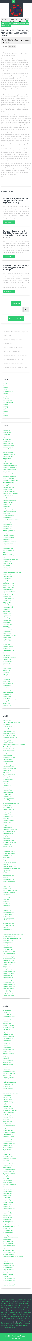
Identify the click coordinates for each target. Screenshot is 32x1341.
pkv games (6, 398)
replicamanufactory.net (9, 1127)
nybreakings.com (7, 1236)
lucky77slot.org (7, 857)
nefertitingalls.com (8, 1034)
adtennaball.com (7, 504)
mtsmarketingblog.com (9, 606)
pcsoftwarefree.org (8, 1055)
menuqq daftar (5, 1314)
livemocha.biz (6, 670)
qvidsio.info (6, 652)
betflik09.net (6, 1044)
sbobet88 (5, 393)
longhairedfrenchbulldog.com (11, 803)
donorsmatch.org (7, 665)
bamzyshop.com (7, 1217)
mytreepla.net (7, 1123)
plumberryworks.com (9, 936)
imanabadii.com (7, 701)
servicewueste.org (8, 473)
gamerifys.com (7, 432)
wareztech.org (7, 765)
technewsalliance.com (9, 1171)
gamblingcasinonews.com (10, 465)
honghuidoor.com (8, 495)
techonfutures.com (8, 1221)
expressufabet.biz (8, 450)
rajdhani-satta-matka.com (10, 530)
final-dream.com (7, 1189)
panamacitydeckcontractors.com (12, 572)
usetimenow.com (7, 524)
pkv (3, 1301)
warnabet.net (6, 679)
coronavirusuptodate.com (10, 1110)
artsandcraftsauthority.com (10, 1284)
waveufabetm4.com (8, 1147)
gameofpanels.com (8, 521)
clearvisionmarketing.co (9, 1184)
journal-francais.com (8, 598)
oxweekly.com (7, 570)
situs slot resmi (7, 384)
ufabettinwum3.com (8, 977)
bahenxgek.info (7, 741)
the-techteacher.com (8, 1247)
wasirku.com (6, 609)
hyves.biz (5, 674)
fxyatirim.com (6, 1068)
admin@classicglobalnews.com (11, 40)
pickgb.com (6, 877)
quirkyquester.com (8, 942)
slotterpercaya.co (8, 947)
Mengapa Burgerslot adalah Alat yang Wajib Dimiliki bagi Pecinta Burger (15, 201)
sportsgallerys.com (8, 835)
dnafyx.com (6, 1058)
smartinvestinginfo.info (9, 1169)
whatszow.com (7, 1075)
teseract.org (6, 1199)
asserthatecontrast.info (9, 635)
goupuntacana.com (8, 1025)
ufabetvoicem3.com (8, 1145)
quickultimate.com (8, 940)
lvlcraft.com (6, 1092)
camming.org (6, 1021)
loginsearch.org (7, 661)
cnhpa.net (5, 885)
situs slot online (12, 1310)
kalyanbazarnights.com (9, 491)
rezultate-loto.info (8, 1128)
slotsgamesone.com (8, 487)
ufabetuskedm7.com (8, 982)
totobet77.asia (7, 964)
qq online (5, 397)
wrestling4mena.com (8, 535)
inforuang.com (7, 561)
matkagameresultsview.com (10, 510)
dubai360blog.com (8, 855)
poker (3, 1320)
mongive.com (6, 508)
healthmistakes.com (8, 879)
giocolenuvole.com (8, 1060)
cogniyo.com (6, 916)
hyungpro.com (7, 822)
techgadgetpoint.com (9, 849)
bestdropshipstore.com (9, 1082)
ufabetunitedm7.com (8, 981)
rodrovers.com (7, 1097)
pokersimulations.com (9, 1125)
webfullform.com (7, 460)
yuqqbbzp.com (7, 1106)
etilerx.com (6, 1160)
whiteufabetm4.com (8, 1152)
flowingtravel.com (8, 497)
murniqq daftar (16, 1314)
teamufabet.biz (7, 458)
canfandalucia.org (8, 1232)
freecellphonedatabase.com (10, 753)
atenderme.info (7, 637)
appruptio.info (7, 705)
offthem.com (6, 438)
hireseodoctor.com (8, 1117)
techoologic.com (7, 1223)
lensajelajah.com (7, 1042)
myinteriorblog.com (8, 1212)
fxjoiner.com (6, 1261)
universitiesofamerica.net (10, 467)
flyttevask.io (6, 687)
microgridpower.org (8, 925)
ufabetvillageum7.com (9, 1143)
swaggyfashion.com (8, 585)
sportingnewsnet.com (9, 824)
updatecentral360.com (9, 892)
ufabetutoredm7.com (9, 986)
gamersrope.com (7, 755)
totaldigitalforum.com (9, 1252)
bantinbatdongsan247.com (10, 737)
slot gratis (5, 408)
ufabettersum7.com (8, 973)
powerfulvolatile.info (8, 650)
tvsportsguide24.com (9, 851)
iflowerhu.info (6, 698)
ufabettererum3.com (8, 969)
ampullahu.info (7, 631)
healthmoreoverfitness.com (10, 480)
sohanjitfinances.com (9, 951)
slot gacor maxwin (16, 1307)
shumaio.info (6, 654)
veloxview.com (7, 990)
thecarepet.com (7, 726)
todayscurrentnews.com (9, 962)
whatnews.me (7, 1188)
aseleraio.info (6, 897)
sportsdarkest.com (8, 816)
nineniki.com (6, 498)
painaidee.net (6, 814)
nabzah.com (6, 506)
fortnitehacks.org (7, 659)
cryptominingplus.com (9, 800)
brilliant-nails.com (8, 593)
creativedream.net (8, 545)
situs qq (26, 1323)
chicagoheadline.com (9, 1020)
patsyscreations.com (8, 1036)
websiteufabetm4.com (9, 1151)
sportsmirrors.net (7, 837)
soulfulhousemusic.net (9, 953)
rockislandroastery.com (9, 1271)
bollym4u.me (6, 681)
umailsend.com (7, 770)
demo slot (5, 385)
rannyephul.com (7, 582)
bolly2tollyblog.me (8, 683)
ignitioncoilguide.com (9, 1278)
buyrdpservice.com (8, 779)
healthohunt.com (7, 1165)
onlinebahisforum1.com (9, 1018)
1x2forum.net (6, 1012)
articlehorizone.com (8, 1104)
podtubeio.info (7, 648)
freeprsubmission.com (9, 1208)
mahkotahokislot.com (9, 861)
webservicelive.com (8, 1285)
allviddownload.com (8, 462)
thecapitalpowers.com (9, 958)
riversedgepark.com (8, 1027)
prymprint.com (7, 909)
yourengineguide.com (9, 1234)
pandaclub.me (7, 685)
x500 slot (10, 1309)
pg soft (27, 1305)
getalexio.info (6, 905)
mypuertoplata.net (8, 452)
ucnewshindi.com (8, 752)
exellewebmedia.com (9, 757)
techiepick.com (7, 1215)
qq (3, 413)
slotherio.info (6, 655)
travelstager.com (7, 578)
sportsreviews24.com (9, 853)
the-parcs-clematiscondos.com (11, 722)
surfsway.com (6, 1086)
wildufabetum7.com (8, 995)
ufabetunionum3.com (9, 1138)
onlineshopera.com (8, 1049)
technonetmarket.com (9, 1173)
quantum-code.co (8, 1186)
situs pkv (11, 1299)
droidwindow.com (8, 1206)
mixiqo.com (6, 927)
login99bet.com (7, 1014)
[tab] (13, 1)
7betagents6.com (8, 1108)
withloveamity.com (8, 1064)
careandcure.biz (7, 914)
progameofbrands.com (9, 469)
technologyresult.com (9, 1071)
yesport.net (6, 781)
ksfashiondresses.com (9, 881)
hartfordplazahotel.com (9, 690)
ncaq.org (5, 1045)
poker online (24, 1325)
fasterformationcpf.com (9, 774)
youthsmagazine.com (9, 813)
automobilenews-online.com (11, 1248)
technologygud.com (8, 873)
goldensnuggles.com (8, 776)
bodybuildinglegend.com (10, 591)
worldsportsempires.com (10, 890)
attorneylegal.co (7, 846)
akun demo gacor (8, 391)
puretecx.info (6, 622)
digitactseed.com (7, 1090)
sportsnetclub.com (8, 787)
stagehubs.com (7, 1010)
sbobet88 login (17, 1323)
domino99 (5, 387)
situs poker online (8, 402)
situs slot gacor (12, 1303)
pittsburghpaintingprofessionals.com (13, 934)
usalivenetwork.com (8, 748)
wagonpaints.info (7, 1180)
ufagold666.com (7, 1210)
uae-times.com (7, 430)
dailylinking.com (7, 1056)
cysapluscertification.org (9, 657)
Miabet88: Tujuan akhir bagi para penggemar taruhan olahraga (16, 268)
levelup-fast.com (7, 1121)
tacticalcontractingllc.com (10, 957)
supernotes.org (7, 888)
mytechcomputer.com (9, 1280)
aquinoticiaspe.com (8, 801)
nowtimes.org (6, 666)
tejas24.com (6, 611)
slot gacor (4, 1312)
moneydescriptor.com (9, 811)
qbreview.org (6, 471)
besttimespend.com (8, 912)
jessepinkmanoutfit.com (9, 768)
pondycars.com (7, 1219)
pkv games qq (14, 1316)
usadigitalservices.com (9, 541)
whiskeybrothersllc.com (9, 993)
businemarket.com (8, 807)
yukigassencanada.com (9, 1103)
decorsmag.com (7, 463)
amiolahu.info (6, 628)
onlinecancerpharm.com (9, 862)
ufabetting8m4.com (8, 1136)
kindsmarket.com (7, 563)
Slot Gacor (22, 21)
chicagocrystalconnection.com (11, 700)
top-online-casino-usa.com (10, 493)
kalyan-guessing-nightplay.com (11, 519)
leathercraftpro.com (8, 923)
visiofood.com (7, 1204)
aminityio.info (6, 626)
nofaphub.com (7, 1032)
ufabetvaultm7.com (8, 1141)
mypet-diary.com (7, 569)
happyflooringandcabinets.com (11, 868)
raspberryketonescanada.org (11, 1224)
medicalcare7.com (8, 502)
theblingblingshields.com (10, 829)
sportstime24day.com (9, 825)
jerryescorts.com (7, 844)
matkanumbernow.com (9, 476)
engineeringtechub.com (9, 842)
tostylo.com (6, 783)
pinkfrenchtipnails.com (9, 831)
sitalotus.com (6, 886)
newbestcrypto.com (8, 789)
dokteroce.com (7, 596)
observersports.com (8, 798)
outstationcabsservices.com (10, 1237)
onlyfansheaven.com (8, 550)
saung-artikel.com (8, 794)
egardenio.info (7, 901)
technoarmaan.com (8, 1254)
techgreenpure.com (8, 1080)
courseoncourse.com (9, 735)
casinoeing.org (7, 668)
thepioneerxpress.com (9, 454)
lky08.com (6, 552)
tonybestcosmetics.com (9, 1258)
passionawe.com (7, 933)
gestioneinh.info (7, 1193)
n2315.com (6, 546)
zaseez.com (6, 1029)
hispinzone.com (7, 489)
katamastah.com (7, 894)
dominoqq (5, 404)
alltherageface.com (8, 1265)
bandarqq (4, 1325)
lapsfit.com (6, 1119)
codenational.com (8, 1267)
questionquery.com (8, 589)
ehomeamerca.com (8, 1077)
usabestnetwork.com (8, 766)
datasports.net (7, 838)
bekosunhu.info (7, 641)
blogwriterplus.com (8, 728)
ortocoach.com (7, 931)
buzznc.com (6, 1260)
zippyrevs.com (7, 474)
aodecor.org (6, 663)
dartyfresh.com (7, 1051)
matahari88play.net (8, 809)
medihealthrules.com (9, 1226)
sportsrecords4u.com (9, 1132)
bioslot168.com (7, 1282)
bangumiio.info (7, 639)
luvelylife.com (6, 565)
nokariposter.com (8, 517)
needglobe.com (7, 929)
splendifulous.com (8, 1130)
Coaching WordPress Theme (15, 1336)
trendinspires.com (8, 580)
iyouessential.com (8, 1062)
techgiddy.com (7, 746)
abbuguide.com (7, 1069)
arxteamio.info (7, 903)
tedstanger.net (7, 1175)
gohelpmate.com (7, 528)
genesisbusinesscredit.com (10, 559)
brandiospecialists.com (9, 500)
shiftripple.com (7, 945)
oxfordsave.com (7, 790)
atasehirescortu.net (8, 840)
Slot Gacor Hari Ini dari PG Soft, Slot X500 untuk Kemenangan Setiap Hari (15, 20)
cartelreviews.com (8, 1084)
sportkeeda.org (7, 910)
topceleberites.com (8, 1134)
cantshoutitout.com (8, 449)
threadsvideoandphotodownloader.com (14, 744)
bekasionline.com (8, 443)
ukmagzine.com (7, 763)
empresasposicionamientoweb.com (13, 1256)
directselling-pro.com (9, 1272)
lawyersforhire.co (7, 805)
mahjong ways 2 (24, 1310)
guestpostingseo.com (9, 729)
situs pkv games (7, 400)
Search (16, 303)
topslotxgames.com (8, 482)
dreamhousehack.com (9, 1245)
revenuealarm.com (8, 1274)
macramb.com (7, 567)
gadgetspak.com (7, 1114)
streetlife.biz (6, 672)
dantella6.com (7, 486)
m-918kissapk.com (8, 692)
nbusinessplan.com (8, 445)
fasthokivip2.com (7, 796)
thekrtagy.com (7, 1239)
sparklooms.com (7, 955)
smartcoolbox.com (8, 949)
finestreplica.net (7, 1162)
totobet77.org (6, 966)
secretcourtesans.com (9, 1016)
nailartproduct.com (8, 1088)
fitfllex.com (6, 558)
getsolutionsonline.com (9, 511)
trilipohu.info (6, 703)
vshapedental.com (8, 1230)
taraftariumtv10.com (8, 587)
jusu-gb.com (6, 724)
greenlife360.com (8, 447)
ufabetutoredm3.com (9, 984)
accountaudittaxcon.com (10, 907)
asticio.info (6, 899)
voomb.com (6, 848)
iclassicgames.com (8, 792)
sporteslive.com (7, 827)
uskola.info (6, 1178)
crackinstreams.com (8, 1112)
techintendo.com (7, 1079)
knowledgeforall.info (8, 537)
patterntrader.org (7, 883)
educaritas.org (7, 1040)
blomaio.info (6, 644)
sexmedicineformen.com (10, 944)
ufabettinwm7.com (8, 975)
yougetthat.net (7, 785)
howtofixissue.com (8, 456)
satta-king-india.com (8, 1101)
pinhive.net (6, 677)
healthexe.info (7, 620)
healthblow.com (7, 526)
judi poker (5, 395)
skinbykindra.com (8, 1263)
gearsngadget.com (8, 1116)
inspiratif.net (6, 434)
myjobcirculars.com (8, 478)
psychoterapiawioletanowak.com (12, 938)
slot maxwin (5, 1307)
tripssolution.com (7, 1099)
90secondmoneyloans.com (10, 1093)
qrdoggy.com (6, 872)
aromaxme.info (7, 633)
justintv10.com (7, 600)
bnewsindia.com (7, 1213)
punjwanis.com (7, 720)
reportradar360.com (8, 583)
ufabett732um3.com (8, 1176)
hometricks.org (7, 921)
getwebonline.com (8, 548)
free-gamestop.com (8, 759)
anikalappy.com (7, 1154)
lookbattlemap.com (8, 777)
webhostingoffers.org (9, 1073)
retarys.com (6, 772)
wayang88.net (7, 1149)
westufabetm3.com (8, 992)
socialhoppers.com (8, 543)
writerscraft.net (7, 532)
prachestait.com (7, 615)
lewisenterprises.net (8, 1053)
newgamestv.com (8, 833)
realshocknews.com (8, 875)
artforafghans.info (8, 617)
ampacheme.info (7, 630)
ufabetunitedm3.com (8, 979)
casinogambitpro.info (9, 731)
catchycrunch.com (8, 1031)
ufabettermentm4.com (9, 971)
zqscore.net (6, 896)
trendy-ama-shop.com (9, 1200)
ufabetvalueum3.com (9, 1140)
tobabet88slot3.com (8, 960)
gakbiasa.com (7, 696)
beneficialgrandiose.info (9, 642)
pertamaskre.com (8, 742)
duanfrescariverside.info (9, 1158)
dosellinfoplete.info (8, 646)
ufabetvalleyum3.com (9, 988)
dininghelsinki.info (8, 1156)
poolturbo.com (7, 613)
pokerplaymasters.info (9, 733)
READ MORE (9, 222)
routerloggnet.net (8, 484)
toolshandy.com (7, 576)
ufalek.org (5, 864)
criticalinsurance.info (8, 515)
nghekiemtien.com (8, 607)
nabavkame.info (7, 694)
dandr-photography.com (9, 594)
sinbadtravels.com (8, 761)
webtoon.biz (6, 818)
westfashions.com (8, 574)
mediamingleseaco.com (9, 604)
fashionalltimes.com (8, 1250)
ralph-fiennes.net (7, 554)
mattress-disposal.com (9, 866)
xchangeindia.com (8, 1241)
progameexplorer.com (9, 1269)
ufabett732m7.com (8, 1202)
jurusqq (5, 389)
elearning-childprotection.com (11, 534)
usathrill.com (6, 1228)
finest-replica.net (7, 1191)
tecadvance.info (7, 624)
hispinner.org (6, 513)
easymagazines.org (8, 918)
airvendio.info (6, 618)
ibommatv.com (7, 439)
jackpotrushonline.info (9, 750)
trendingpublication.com (9, 968)
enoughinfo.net (7, 676)
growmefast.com (7, 859)
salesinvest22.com (8, 1197)
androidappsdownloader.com (11, 522)
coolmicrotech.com (8, 1243)
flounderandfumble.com (9, 1164)
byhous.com (6, 689)
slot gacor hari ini (17, 1305)
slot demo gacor (7, 409)
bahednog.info (7, 739)
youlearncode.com (8, 1066)
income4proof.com (8, 1038)
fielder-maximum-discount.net (11, 556)
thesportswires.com (8, 820)
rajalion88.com (7, 1023)
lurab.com (5, 1276)
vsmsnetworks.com (8, 436)
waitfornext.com (7, 1182)
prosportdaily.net (7, 1195)
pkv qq (28, 1316)
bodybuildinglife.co (8, 870)
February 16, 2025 (9, 39)
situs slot (12, 1312)
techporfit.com (7, 441)
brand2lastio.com (8, 539)
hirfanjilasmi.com (7, 920)
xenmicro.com (7, 1047)
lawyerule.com (7, 602)
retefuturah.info (7, 1167)
